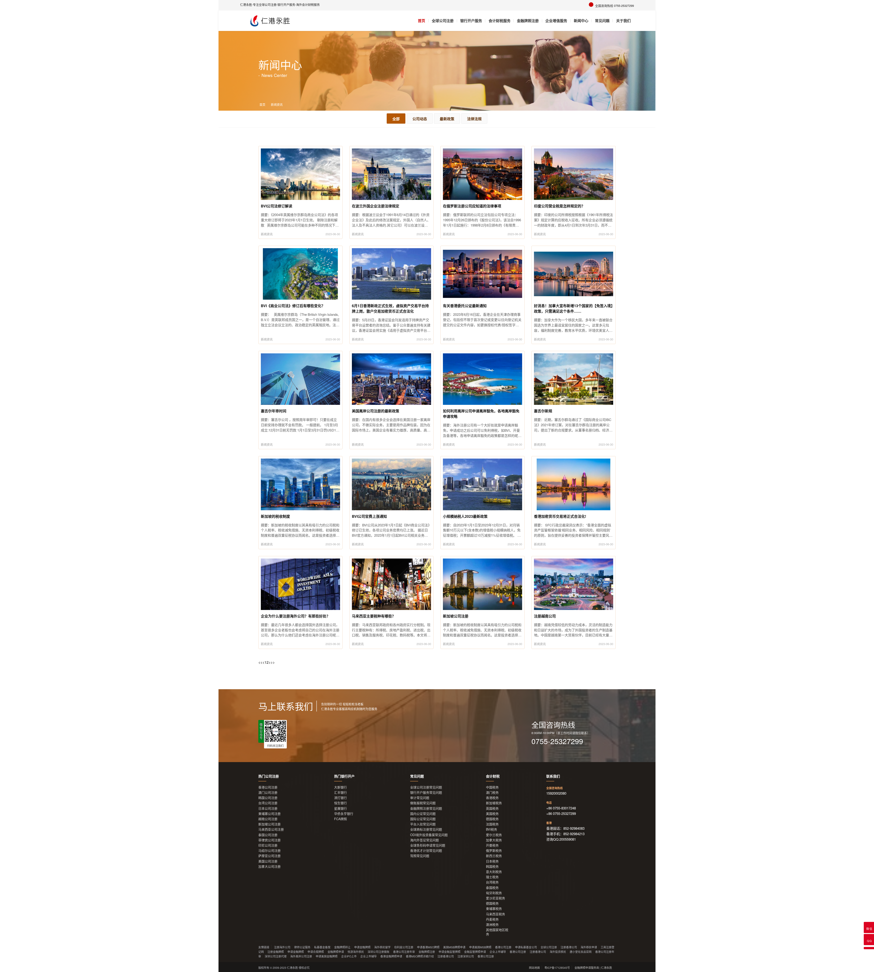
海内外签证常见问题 (424, 840)
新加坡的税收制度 (275, 516)
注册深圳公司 (465, 956)
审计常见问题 (419, 798)
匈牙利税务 (494, 893)
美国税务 (492, 813)
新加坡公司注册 (455, 616)
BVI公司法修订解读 (276, 206)
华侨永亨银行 (343, 813)
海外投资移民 (558, 952)
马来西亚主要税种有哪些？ (374, 616)
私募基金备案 (322, 947)
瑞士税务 (492, 877)
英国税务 (492, 808)
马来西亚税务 (495, 914)
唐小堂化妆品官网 (581, 952)
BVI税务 (491, 829)
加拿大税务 (494, 840)
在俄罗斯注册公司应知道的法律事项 (472, 206)
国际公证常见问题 (423, 819)
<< (260, 662)
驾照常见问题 (419, 856)
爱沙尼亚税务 (495, 898)
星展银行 (340, 808)
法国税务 (492, 824)
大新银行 (340, 787)
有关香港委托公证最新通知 (465, 305)
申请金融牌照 (362, 947)
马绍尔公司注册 (269, 850)
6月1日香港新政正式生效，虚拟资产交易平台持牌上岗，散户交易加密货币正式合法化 (390, 308)
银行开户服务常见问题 (426, 792)
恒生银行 (340, 803)
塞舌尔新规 (543, 410)
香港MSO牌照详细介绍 (420, 956)
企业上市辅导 (498, 952)
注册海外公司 (282, 947)
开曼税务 (492, 845)
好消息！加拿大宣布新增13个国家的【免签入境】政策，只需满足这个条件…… (573, 308)
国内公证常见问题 (423, 813)
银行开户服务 (471, 20)
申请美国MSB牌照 (480, 947)
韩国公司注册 (267, 798)
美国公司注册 (267, 861)
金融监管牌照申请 (475, 952)
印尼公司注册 (267, 845)
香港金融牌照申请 (391, 956)
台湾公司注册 (267, 803)
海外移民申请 (589, 947)
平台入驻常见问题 (423, 824)
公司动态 (419, 118)
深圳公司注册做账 (378, 952)
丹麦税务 (492, 919)
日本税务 (492, 861)
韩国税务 (492, 866)
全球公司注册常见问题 (426, 787)
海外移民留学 (382, 947)
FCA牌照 (340, 819)
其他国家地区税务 (497, 932)
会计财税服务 (500, 20)
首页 (421, 20)
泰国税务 (492, 887)
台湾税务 (492, 882)
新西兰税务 (494, 856)
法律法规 (474, 118)
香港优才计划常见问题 (426, 850)
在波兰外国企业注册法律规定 (375, 206)
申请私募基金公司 (526, 947)
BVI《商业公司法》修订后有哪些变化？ (293, 305)
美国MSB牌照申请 (454, 947)
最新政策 (447, 118)
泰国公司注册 (267, 835)
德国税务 (492, 819)
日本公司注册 (267, 808)
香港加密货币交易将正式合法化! (560, 516)
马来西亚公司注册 (271, 829)
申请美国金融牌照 (327, 956)
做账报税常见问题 (423, 803)
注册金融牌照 (275, 952)
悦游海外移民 (356, 952)
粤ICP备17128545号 (557, 967)
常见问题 (602, 20)
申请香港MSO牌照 (428, 947)
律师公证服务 (302, 947)
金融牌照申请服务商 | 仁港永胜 (593, 967)
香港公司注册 (267, 787)
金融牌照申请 (336, 952)
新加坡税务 (494, 803)
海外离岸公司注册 (301, 956)
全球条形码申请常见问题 (427, 845)
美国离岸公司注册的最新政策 (375, 410)
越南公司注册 (267, 819)
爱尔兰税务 (494, 835)
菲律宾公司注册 (269, 840)
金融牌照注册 (528, 20)
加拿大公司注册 (269, 866)
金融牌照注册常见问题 (426, 808)
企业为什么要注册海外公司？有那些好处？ (295, 616)
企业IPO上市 (349, 956)
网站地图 (534, 967)
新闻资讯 (277, 104)
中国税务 (492, 787)
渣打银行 (340, 798)
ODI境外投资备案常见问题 (429, 835)
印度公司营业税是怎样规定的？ (559, 206)
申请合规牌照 (315, 952)
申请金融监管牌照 (449, 952)
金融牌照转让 (342, 947)
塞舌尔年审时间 (273, 410)
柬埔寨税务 (494, 908)
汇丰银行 (340, 792)
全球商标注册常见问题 (426, 829)
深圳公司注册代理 (276, 956)
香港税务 (492, 798)
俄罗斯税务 (494, 850)
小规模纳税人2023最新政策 (465, 516)
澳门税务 (492, 792)
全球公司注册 (443, 20)
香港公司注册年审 (404, 952)
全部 (396, 118)
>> (273, 662)
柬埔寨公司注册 (269, 813)
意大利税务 (494, 872)
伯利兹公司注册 (403, 947)
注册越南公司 (545, 616)
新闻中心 (581, 20)
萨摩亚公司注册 (269, 856)
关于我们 (623, 20)
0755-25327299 (557, 741)
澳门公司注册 (267, 792)
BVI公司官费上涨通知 (369, 516)
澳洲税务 (492, 924)
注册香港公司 (569, 947)
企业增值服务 (556, 20)
